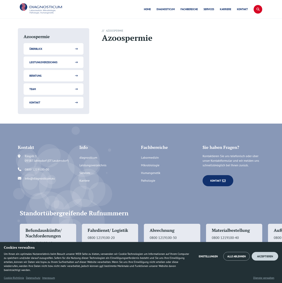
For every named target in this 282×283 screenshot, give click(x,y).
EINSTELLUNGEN (208, 256)
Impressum (48, 278)
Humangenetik (150, 173)
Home (147, 9)
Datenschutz (33, 278)
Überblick (35, 49)
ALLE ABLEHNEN (236, 256)
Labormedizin (150, 157)
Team (32, 89)
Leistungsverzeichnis (43, 62)
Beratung (35, 75)
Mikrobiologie (150, 165)
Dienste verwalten (263, 278)
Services (209, 9)
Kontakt (242, 9)
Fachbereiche (189, 9)
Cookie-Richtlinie (14, 278)
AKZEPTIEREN (265, 256)
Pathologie (148, 180)
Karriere (225, 9)
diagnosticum (166, 9)
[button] (258, 9)
